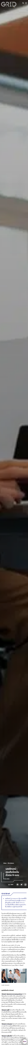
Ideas (4, 863)
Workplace (11, 863)
